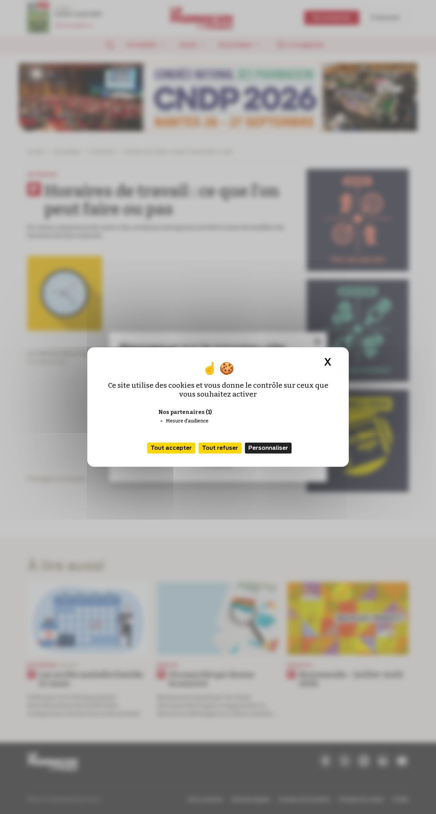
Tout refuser (220, 448)
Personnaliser (268, 448)
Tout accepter (171, 448)
